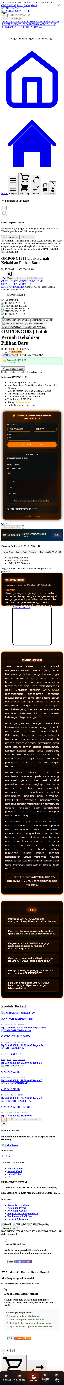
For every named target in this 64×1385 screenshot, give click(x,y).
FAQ (10, 1177)
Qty (3, 523)
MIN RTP (11, 434)
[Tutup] (4, 208)
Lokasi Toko (14, 1174)
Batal (11, 1262)
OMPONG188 (8, 5)
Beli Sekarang (35, 278)
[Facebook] (2, 1156)
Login (18, 1338)
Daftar (27, 5)
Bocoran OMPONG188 (50, 552)
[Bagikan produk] (3, 278)
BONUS (7, 1380)
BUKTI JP (45, 1380)
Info (57, 535)
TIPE (35, 425)
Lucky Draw (7, 552)
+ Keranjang (20, 278)
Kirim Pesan (11, 1145)
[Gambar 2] (41, 320)
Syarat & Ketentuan (18, 1205)
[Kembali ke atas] (4, 1123)
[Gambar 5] (12, 327)
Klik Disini (30, 405)
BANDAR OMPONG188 (30, 21)
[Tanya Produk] (23, 527)
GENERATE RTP (32, 445)
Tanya (10, 278)
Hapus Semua (11, 237)
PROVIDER (12, 425)
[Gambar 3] (12, 323)
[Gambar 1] (15, 320)
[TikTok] (9, 1156)
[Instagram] (6, 1156)
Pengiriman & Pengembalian (22, 1213)
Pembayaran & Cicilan (19, 1216)
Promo (20, 5)
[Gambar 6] (35, 327)
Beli (18, 527)
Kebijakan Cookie (17, 1210)
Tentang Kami (15, 1168)
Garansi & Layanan (18, 1219)
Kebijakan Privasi (16, 1208)
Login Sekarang (23, 1262)
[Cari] (4, 14)
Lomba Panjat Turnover (26, 552)
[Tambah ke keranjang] (11, 1119)
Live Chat (57, 1380)
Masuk (34, 5)
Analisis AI (29, 237)
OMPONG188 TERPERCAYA (26, 27)
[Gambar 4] (35, 323)
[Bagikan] (4, 1119)
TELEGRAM (20, 1380)
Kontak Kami (14, 1171)
